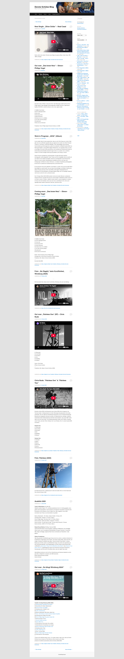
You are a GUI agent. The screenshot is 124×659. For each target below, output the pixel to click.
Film (45, 308)
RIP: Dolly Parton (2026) (82, 47)
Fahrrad (49, 560)
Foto (47, 308)
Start (36, 14)
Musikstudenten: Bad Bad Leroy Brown (44, 604)
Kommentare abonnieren (81, 29)
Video (58, 450)
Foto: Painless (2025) (43, 458)
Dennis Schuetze (80, 23)
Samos (39, 547)
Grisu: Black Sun (39, 621)
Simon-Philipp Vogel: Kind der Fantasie (44, 632)
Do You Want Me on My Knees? (56, 546)
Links (50, 14)
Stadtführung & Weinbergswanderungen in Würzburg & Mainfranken (83, 75)
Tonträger (57, 128)
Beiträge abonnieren (81, 28)
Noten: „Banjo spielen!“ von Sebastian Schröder (83, 125)
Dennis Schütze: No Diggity (42, 607)
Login (78, 135)
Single (49, 59)
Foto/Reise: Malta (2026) (82, 121)
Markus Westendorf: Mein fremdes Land (44, 626)
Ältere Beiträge (38, 21)
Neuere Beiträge (68, 21)
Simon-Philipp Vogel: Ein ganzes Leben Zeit (45, 617)
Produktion (53, 128)
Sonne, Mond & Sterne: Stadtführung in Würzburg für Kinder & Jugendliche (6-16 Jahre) (83, 51)
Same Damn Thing (45, 546)
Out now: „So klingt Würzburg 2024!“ (49, 567)
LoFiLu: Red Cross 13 (40, 629)
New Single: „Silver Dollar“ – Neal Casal (50, 26)
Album (42, 59)
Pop (51, 185)
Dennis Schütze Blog (44, 6)
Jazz (49, 374)
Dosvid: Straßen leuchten (41, 620)
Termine (40, 14)
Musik (49, 128)
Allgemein (46, 59)
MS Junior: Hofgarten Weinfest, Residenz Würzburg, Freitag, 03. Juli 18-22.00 (83, 97)
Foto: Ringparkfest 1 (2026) (82, 70)
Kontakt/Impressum (56, 14)
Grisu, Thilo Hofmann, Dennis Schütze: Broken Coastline (48, 613)
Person (45, 14)
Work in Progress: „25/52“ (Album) (48, 136)
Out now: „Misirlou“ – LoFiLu (83, 100)
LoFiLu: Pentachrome (40, 610)
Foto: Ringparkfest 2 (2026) (82, 67)
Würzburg (61, 128)
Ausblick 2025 (40, 501)
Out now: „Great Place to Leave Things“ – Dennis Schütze (83, 129)
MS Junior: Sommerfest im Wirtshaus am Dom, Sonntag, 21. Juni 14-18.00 (83, 108)
